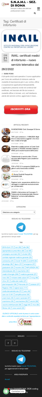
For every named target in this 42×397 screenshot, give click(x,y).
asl (28, 250)
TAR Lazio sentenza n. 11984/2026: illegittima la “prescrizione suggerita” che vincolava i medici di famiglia (25, 138)
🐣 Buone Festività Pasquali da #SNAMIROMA (21, 175)
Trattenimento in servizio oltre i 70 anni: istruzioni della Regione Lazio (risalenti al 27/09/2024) (24, 158)
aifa (26, 247)
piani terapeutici (9, 284)
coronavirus (8, 261)
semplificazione (22, 294)
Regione (7, 288)
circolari (26, 254)
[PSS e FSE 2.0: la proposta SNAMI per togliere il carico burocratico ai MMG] (6, 168)
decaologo (7, 264)
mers (5, 277)
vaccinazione (22, 301)
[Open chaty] (6, 391)
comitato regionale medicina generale (17, 257)
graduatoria (7, 267)
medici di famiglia (10, 274)
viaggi (26, 304)
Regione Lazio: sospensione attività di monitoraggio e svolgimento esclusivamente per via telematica (25, 184)
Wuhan (6, 308)
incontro (19, 267)
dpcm (18, 264)
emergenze (29, 264)
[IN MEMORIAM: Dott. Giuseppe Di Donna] (6, 131)
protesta (35, 284)
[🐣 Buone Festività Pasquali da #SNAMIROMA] (6, 176)
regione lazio (20, 288)
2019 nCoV (7, 247)
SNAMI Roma (8, 74)
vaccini (34, 301)
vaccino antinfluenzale (11, 304)
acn (18, 247)
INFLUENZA (32, 267)
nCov (5, 281)
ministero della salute (20, 277)
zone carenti (18, 308)
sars (27, 291)
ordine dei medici (18, 281)
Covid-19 (21, 261)
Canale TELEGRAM (25, 234)
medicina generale (28, 274)
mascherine (23, 271)
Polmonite (23, 284)
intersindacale (8, 271)
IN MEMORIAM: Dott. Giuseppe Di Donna (25, 129)
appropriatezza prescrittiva (13, 250)
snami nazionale (23, 298)
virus (35, 304)
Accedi (7, 379)
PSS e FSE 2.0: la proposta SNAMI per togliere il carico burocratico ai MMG (25, 167)
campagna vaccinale (11, 254)
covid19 (32, 261)
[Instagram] (15, 343)
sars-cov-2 (7, 294)
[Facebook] (8, 343)
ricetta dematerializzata (12, 291)
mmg (34, 277)
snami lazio (8, 298)
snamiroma (8, 301)
